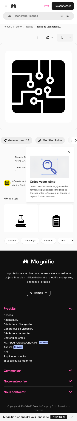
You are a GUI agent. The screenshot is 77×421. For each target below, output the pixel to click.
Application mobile (15, 356)
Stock (19, 26)
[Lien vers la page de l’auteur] (7, 183)
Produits (10, 308)
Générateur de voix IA (17, 333)
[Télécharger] (61, 38)
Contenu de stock (14, 338)
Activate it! (59, 416)
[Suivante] (72, 241)
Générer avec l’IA (18, 140)
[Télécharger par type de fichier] (50, 38)
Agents (13, 347)
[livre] (21, 221)
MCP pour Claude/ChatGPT (26, 342)
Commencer (12, 371)
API (6, 351)
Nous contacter (15, 392)
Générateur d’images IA (18, 324)
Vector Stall (18, 185)
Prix (46, 6)
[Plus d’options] (37, 37)
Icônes (29, 26)
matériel (48, 240)
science (12, 240)
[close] (68, 152)
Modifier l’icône (52, 140)
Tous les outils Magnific (18, 360)
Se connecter (63, 6)
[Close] (71, 417)
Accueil (8, 26)
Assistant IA (11, 319)
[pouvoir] (56, 221)
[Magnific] (38, 262)
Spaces (8, 315)
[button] (38, 293)
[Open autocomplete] (8, 16)
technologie (30, 240)
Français (38, 292)
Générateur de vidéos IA (18, 328)
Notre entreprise (15, 381)
